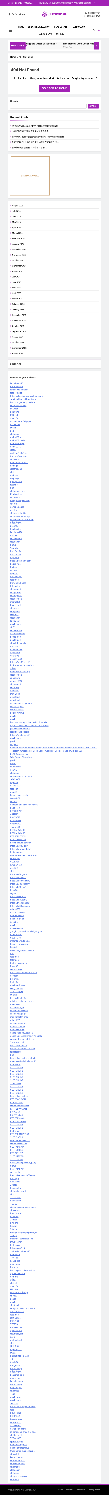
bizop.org (14, 1267)
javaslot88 (15, 424)
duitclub (14, 475)
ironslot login (16, 1419)
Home (21, 27)
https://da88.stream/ (20, 884)
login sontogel (17, 852)
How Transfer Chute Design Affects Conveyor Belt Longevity (77, 44)
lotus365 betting (18, 1026)
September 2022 (19, 348)
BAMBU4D (15, 1416)
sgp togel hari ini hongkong (23, 399)
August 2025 (17, 271)
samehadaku (16, 649)
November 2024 (19, 320)
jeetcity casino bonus (20, 728)
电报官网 (14, 656)
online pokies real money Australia (26, 1036)
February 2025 (18, 304)
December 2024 (19, 315)
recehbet (14, 485)
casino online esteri (19, 1010)
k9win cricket (16, 494)
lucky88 (14, 890)
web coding (15, 1172)
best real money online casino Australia (28, 722)
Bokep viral (15, 605)
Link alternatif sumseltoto (22, 665)
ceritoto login (16, 969)
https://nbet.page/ (18, 900)
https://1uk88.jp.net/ (20, 662)
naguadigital (16, 1387)
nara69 (13, 535)
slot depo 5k (16, 589)
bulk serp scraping (18, 963)
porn (12, 431)
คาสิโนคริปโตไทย (18, 453)
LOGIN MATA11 (17, 1242)
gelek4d (14, 510)
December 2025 (19, 249)
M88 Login (15, 694)
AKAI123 (14, 814)
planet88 (14, 1216)
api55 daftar (16, 1330)
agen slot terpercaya (19, 1448)
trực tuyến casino (18, 456)
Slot (12, 488)
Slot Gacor (15, 1181)
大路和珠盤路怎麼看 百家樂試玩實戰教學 (30, 131)
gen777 (13, 770)
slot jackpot (15, 592)
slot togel (14, 1305)
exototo (13, 504)
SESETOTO (15, 938)
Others (60, 34)
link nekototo (16, 538)
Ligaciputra (15, 1188)
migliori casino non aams (22, 1001)
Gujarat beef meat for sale (22, 1048)
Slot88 (13, 545)
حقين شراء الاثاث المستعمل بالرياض (26, 931)
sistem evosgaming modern (23, 1207)
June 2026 (16, 217)
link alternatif (16, 383)
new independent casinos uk (23, 855)
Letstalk (14, 947)
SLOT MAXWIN (17, 1147)
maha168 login (17, 443)
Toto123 (14, 1257)
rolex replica (16, 1052)
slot (12, 472)
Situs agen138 (17, 1042)
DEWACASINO (17, 709)
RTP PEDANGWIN (18, 1109)
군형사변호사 (16, 991)
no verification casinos (20, 842)
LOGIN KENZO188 (18, 1143)
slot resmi (14, 459)
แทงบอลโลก (16, 865)
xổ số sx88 (15, 779)
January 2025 (18, 309)
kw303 (13, 1353)
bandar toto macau (19, 462)
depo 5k (14, 573)
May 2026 (16, 222)
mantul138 (15, 602)
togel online (15, 529)
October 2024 (18, 326)
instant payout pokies (20, 941)
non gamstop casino (20, 500)
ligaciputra (15, 1261)
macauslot (15, 1004)
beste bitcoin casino (19, 795)
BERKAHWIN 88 (17, 830)
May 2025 (16, 288)
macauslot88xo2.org (20, 671)
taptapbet (14, 557)
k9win (13, 427)
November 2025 (19, 255)
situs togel (15, 858)
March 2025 (17, 299)
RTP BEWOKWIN (18, 1099)
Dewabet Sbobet (18, 583)
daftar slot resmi (18, 1429)
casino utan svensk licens (22, 1039)
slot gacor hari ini (18, 405)
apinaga (14, 465)
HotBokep (14, 687)
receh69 (14, 868)
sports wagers (16, 1441)
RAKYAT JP (15, 1112)
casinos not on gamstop (21, 703)
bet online (14, 979)
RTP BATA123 (16, 1102)
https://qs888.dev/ (19, 846)
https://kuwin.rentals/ (20, 849)
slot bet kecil (16, 1435)
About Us (69, 1490)
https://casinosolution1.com (23, 972)
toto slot (14, 646)
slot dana (14, 773)
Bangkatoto (15, 1365)
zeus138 (14, 1403)
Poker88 (14, 966)
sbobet (13, 1295)
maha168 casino (18, 440)
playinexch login (18, 985)
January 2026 (18, 244)
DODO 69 (14, 1131)
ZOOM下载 (15, 1197)
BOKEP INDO (16, 934)
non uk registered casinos (22, 950)
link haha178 (16, 532)
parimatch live (17, 915)
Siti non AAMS (17, 1311)
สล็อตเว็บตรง (16, 523)
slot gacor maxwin (19, 1476)
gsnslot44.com (17, 928)
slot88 (13, 450)
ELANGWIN (15, 820)
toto (12, 953)
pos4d (13, 716)
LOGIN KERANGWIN (19, 1105)
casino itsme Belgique (20, 421)
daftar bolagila (17, 507)
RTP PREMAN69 (18, 1118)
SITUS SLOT (16, 785)
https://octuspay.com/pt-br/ (23, 1162)
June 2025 (16, 282)
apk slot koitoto (17, 1273)
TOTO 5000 (15, 1438)
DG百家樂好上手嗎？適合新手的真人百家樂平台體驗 (68, 3)
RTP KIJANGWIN (18, 1121)
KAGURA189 (16, 1327)
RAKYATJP (15, 817)
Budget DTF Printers (19, 1356)
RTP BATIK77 (16, 1153)
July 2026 (16, 211)
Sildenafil (14, 690)
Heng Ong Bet (16, 988)
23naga (13, 1185)
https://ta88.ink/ (18, 887)
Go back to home (54, 88)
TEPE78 (14, 1324)
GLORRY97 (15, 861)
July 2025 (16, 277)
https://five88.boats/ (20, 903)
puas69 (13, 792)
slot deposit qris (17, 491)
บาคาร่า (14, 418)
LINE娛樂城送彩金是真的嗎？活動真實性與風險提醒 (35, 126)
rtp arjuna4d (16, 481)
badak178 (15, 808)
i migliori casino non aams (22, 1308)
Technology (78, 27)
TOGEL (13, 1204)
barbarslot (15, 1254)
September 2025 (19, 266)
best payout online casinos (22, 1270)
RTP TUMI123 (16, 1150)
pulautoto (14, 412)
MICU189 (14, 1321)
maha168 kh (16, 437)
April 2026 (16, 227)
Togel (12, 1394)
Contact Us (80, 1490)
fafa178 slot (16, 393)
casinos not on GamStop (21, 519)
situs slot (14, 1391)
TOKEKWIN (15, 1083)
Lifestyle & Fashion (39, 27)
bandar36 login (17, 1029)
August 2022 (17, 353)
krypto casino (16, 1457)
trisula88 (14, 1362)
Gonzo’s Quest (17, 706)
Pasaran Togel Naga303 (21, 1238)
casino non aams (18, 1014)
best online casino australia (23, 1058)
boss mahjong (17, 1375)
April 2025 (16, 293)
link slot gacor (16, 1381)
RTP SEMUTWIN (18, 836)
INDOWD (14, 614)
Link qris (14, 1223)
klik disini (14, 1289)
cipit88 (13, 801)
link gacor (14, 621)
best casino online (18, 1045)
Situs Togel (15, 1413)
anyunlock (15, 652)
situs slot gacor (17, 1460)
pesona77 (15, 526)
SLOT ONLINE (16, 1067)
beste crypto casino (19, 944)
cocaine (14, 922)
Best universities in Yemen (22, 1175)
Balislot (13, 567)
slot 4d (13, 1283)
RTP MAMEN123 (18, 839)
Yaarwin (14, 548)
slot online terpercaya (20, 516)
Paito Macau (16, 1213)
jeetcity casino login (19, 732)
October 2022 (18, 342)
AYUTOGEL (15, 1425)
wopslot (14, 744)
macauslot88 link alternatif (22, 1061)
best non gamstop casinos (22, 402)
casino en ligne (17, 1007)
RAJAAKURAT (16, 386)
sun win (14, 995)
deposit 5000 (16, 659)
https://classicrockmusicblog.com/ (26, 396)
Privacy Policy (94, 1490)
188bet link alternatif (20, 1251)
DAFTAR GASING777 (20, 1140)
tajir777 (13, 1226)
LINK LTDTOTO (17, 912)
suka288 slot (16, 630)
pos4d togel (15, 1397)
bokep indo (15, 564)
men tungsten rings (19, 1017)
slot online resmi (18, 1191)
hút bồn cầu (15, 551)
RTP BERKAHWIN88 (19, 1134)
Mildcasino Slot (17, 1248)
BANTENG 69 (16, 1115)
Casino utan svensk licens (22, 1451)
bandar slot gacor (18, 1444)
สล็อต (13, 668)
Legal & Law (45, 34)
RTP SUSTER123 (18, 998)
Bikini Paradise (17, 919)
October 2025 (18, 260)
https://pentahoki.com (20, 561)
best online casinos (19, 1096)
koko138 (14, 408)
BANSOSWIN (16, 811)
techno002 (15, 497)
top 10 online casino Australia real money (29, 725)
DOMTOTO (15, 766)
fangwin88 (15, 798)
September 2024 (19, 331)
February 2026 (18, 238)
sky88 (13, 893)
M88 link (14, 415)
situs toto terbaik (18, 643)
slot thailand (16, 469)
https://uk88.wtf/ (18, 877)
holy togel (14, 478)
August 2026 (17, 206)
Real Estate (60, 27)
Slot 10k (14, 982)
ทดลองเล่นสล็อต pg (19, 1292)
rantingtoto (15, 1318)
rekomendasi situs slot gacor (23, 1432)
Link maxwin (16, 1245)
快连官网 (14, 1346)
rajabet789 (15, 909)
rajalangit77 (16, 1349)
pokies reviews (17, 713)
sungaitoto (15, 611)
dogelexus (15, 1378)
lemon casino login (19, 389)
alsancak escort (17, 633)
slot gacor (15, 434)
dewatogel (15, 697)
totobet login (16, 576)
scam (12, 1337)
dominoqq (15, 1264)
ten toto (13, 570)
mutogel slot (16, 1340)
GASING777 (15, 823)
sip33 (12, 627)
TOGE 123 (15, 827)
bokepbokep (16, 1368)
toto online (15, 586)
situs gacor (15, 1210)
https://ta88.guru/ (18, 874)
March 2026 (17, 233)
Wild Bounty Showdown (21, 757)
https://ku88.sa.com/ (20, 880)
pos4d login (15, 624)
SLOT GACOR (16, 1086)
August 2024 (17, 337)
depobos (14, 782)
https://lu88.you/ (18, 896)
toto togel (14, 580)
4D (11, 1359)
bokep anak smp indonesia (22, 1406)
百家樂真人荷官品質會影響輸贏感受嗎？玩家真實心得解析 (38, 136)
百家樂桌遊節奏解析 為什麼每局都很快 (29, 147)
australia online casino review (24, 804)
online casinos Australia (21, 1033)
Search (14, 101)
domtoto (14, 1276)
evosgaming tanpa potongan (23, 1232)
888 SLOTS (15, 446)
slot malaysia (16, 1334)
